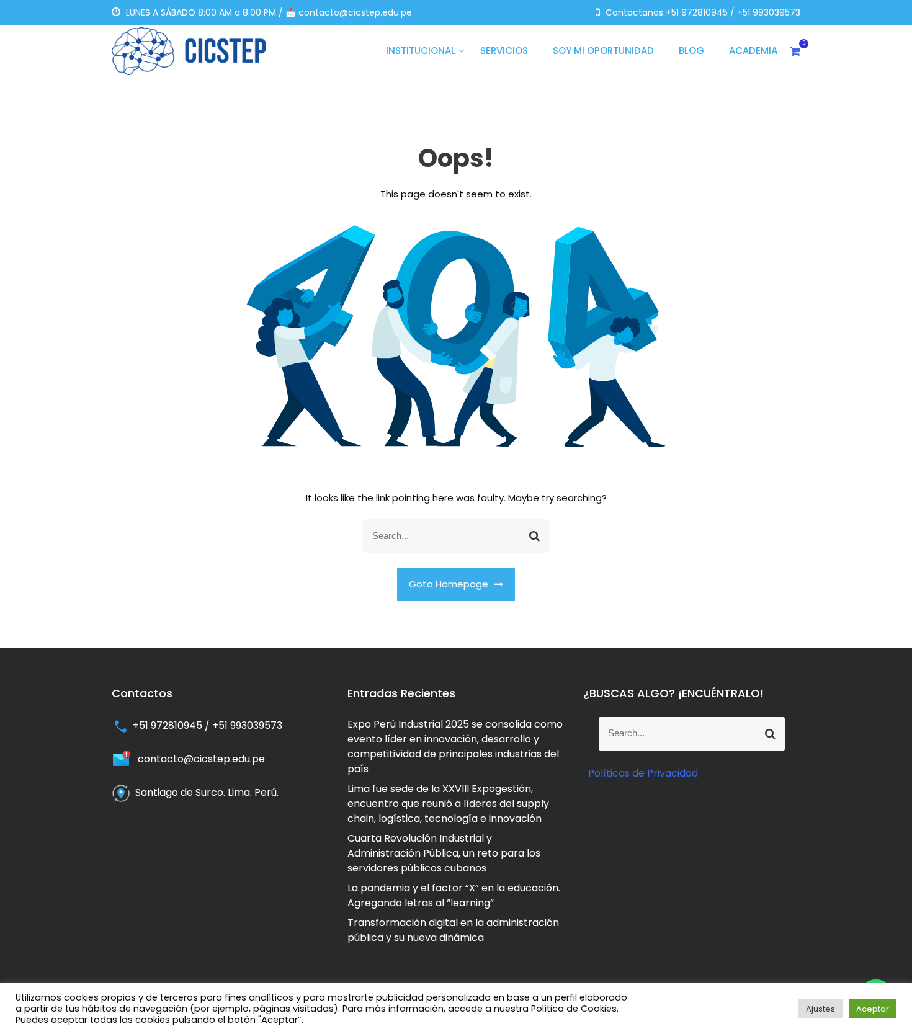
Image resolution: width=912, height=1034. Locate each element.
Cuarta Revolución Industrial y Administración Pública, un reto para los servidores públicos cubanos (443, 853)
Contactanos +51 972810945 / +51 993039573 (701, 12)
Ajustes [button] (820, 1009)
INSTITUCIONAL (420, 50)
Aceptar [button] (872, 1009)
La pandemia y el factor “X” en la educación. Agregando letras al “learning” (453, 895)
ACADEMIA (753, 50)
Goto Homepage (450, 584)
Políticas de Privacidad (643, 773)
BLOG (691, 50)
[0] (795, 51)
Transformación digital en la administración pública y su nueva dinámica (453, 930)
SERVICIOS (504, 50)
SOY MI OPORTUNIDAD (603, 50)
